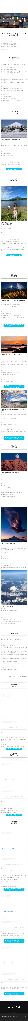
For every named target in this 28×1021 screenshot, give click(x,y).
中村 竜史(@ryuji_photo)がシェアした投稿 (14, 796)
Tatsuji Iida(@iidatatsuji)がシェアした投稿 (14, 864)
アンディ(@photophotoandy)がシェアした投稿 (14, 979)
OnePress (9, 1017)
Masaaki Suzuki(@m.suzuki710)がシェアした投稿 (14, 927)
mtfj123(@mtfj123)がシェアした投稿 (14, 727)
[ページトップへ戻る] (14, 1013)
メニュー (26, 2)
